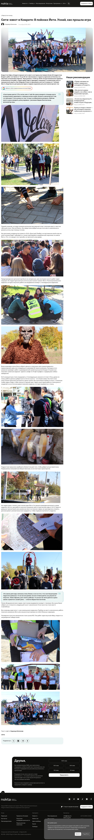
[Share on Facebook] (27, 741)
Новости (24, 3)
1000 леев (64, 761)
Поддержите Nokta (86, 3)
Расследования (40, 3)
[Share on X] (13, 741)
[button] (68, 3)
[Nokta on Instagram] (86, 799)
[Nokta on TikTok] (82, 799)
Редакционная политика (20, 824)
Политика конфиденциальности (23, 819)
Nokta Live (35, 818)
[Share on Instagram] (18, 741)
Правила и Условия (22, 816)
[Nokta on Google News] (69, 799)
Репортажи (49, 3)
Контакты (4, 818)
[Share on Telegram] (23, 741)
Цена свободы (36, 821)
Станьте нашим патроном (70, 806)
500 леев (56, 765)
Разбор (31, 3)
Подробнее (86, 834)
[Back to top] (3, 792)
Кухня (34, 824)
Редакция (4, 816)
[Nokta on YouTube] (78, 799)
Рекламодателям (6, 821)
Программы (56, 3)
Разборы (35, 826)
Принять (78, 834)
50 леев (72, 770)
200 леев (72, 765)
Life (64, 3)
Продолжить (64, 775)
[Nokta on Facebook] (91, 799)
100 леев (56, 770)
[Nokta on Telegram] (73, 799)
